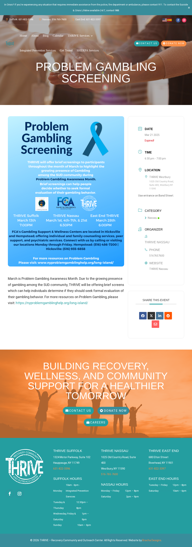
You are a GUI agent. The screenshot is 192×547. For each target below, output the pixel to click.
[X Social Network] (151, 315)
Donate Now (175, 43)
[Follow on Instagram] (184, 20)
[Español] (169, 20)
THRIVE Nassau (158, 268)
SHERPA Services (88, 50)
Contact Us (148, 43)
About (35, 35)
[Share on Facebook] (143, 315)
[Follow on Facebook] (178, 20)
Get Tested (66, 50)
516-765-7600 (109, 474)
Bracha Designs (151, 540)
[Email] (155, 324)
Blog (46, 35)
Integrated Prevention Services (38, 50)
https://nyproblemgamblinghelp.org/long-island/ (52, 303)
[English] (164, 20)
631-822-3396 (61, 468)
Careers (98, 422)
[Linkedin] (160, 315)
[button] (105, 50)
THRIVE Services (78, 35)
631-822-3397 (157, 468)
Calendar (58, 35)
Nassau (152, 217)
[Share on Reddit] (168, 315)
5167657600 (156, 255)
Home (23, 35)
